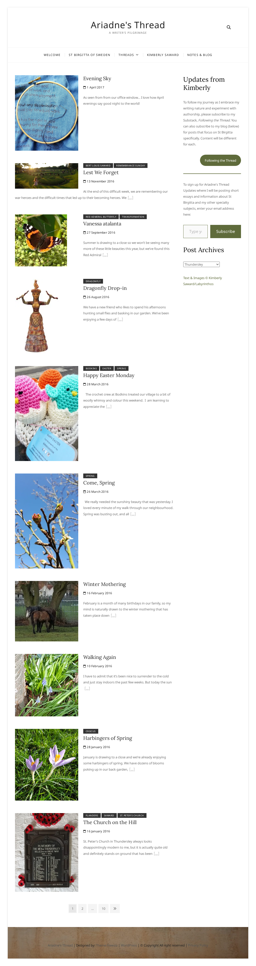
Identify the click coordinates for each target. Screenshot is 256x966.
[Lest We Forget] (46, 166)
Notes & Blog (199, 55)
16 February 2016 (99, 593)
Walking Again (99, 657)
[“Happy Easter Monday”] (109, 407)
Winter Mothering (104, 584)
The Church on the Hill (109, 822)
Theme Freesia (107, 945)
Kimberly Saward (163, 55)
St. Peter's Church (132, 815)
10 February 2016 (99, 666)
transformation (133, 216)
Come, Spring (99, 483)
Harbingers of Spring (107, 738)
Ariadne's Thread (128, 24)
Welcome (52, 55)
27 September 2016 (100, 232)
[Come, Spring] (46, 476)
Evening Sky (97, 78)
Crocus (91, 731)
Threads (126, 55)
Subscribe (225, 231)
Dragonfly (93, 281)
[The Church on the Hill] (46, 816)
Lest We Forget (101, 172)
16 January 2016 (98, 831)
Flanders (92, 815)
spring (121, 368)
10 (105, 908)
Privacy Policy (198, 945)
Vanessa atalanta (102, 223)
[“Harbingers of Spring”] (132, 770)
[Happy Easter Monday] (46, 369)
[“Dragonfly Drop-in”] (120, 320)
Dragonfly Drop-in (105, 288)
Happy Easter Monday (108, 375)
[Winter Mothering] (46, 584)
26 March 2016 (97, 491)
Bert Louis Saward (98, 165)
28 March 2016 (97, 384)
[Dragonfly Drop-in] (37, 282)
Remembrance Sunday (130, 165)
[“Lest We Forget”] (130, 198)
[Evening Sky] (46, 78)
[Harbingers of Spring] (46, 732)
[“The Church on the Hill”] (156, 854)
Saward (109, 815)
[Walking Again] (46, 657)
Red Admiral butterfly (101, 216)
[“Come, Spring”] (133, 514)
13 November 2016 (100, 181)
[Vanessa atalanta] (41, 217)
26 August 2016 (97, 297)
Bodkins (91, 368)
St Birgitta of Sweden (89, 55)
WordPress (129, 945)
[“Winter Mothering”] (113, 616)
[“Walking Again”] (87, 689)
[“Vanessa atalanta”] (105, 255)
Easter (106, 368)
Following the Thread (220, 160)
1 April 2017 (95, 87)
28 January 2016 (98, 747)
